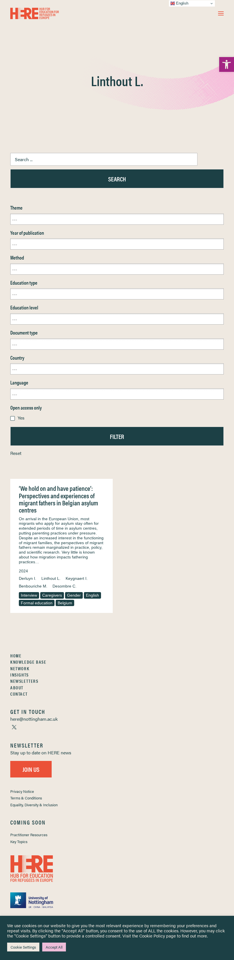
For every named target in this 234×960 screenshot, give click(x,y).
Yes (21, 417)
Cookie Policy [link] (152, 936)
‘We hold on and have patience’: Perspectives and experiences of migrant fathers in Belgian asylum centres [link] (58, 499)
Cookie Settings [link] (23, 947)
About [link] (16, 687)
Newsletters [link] (24, 681)
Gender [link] (74, 595)
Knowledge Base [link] (28, 662)
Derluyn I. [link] (27, 578)
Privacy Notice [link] (22, 791)
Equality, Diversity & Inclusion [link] (34, 804)
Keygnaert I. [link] (77, 578)
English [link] (92, 595)
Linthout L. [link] (50, 578)
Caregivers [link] (52, 595)
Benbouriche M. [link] (33, 586)
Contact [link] (18, 693)
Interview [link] (29, 595)
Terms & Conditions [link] (26, 798)
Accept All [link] (54, 947)
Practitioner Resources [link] (28, 834)
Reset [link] (15, 453)
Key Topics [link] (18, 841)
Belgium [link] (65, 603)
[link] (226, 64)
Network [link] (19, 668)
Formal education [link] (37, 603)
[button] (221, 13)
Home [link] (15, 655)
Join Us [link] (31, 769)
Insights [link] (19, 674)
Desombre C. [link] (64, 586)
